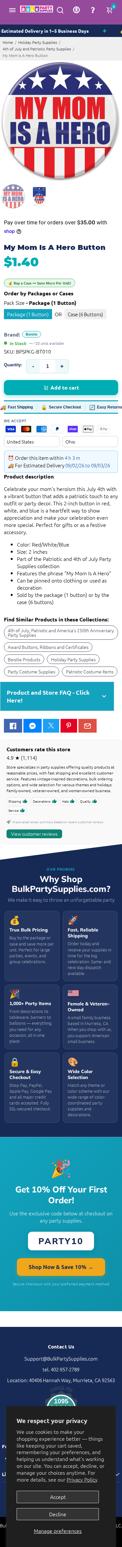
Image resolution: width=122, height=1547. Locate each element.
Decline (57, 1514)
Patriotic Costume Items (90, 671)
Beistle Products (24, 659)
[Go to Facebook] (13, 726)
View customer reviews (34, 833)
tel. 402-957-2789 (61, 1369)
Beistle (31, 334)
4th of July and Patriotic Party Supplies (37, 48)
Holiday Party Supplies (37, 42)
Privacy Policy (82, 1479)
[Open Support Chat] (93, 10)
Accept (58, 1496)
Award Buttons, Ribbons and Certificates (48, 647)
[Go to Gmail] (87, 726)
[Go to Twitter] (51, 726)
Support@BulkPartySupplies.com (61, 1358)
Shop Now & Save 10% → (61, 1266)
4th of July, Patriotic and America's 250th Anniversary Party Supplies (61, 632)
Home (8, 42)
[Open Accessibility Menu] (76, 10)
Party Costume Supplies (31, 671)
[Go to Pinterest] (69, 726)
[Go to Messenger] (32, 726)
